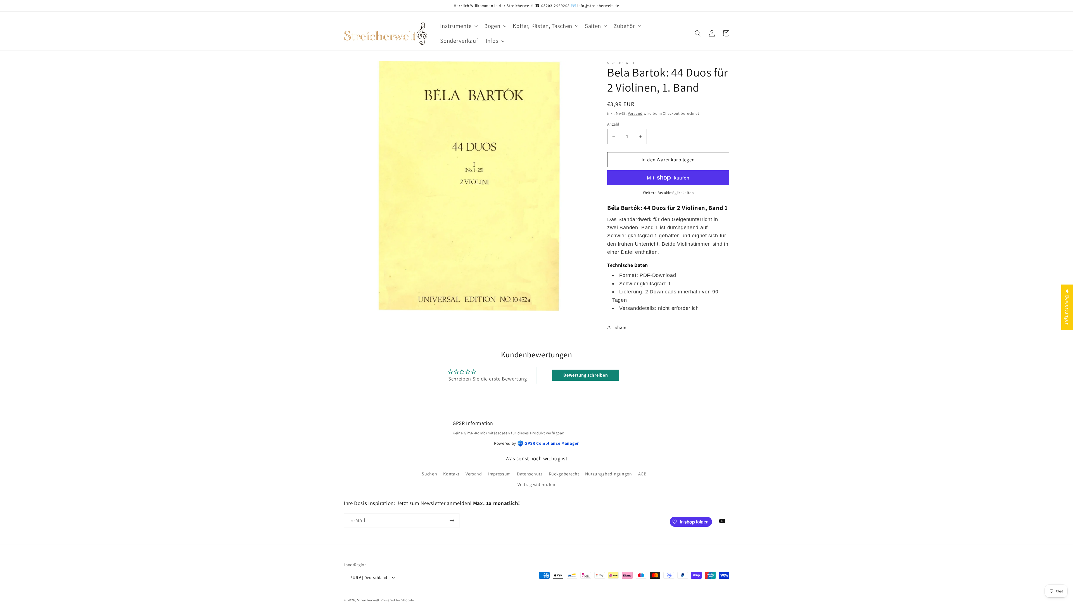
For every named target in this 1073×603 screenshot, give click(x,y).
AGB (642, 474)
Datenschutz (530, 474)
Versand (635, 113)
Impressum (499, 474)
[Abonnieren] (452, 520)
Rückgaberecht (564, 474)
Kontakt (451, 474)
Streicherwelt (368, 600)
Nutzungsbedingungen (608, 474)
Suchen (429, 474)
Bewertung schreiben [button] (585, 375)
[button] (458, 26)
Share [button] (620, 327)
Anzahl (613, 124)
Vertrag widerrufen (536, 484)
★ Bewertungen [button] (1067, 307)
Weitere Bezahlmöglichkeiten (668, 192)
